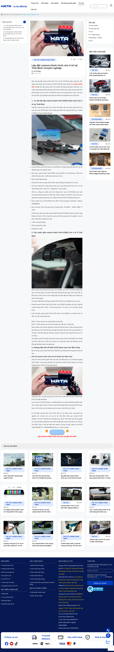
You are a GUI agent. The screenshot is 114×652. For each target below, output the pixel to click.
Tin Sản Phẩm (14, 14)
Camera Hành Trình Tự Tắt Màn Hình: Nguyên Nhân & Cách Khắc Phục (70, 507)
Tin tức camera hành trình (30, 14)
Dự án (91, 40)
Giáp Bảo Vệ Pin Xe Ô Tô (10, 586)
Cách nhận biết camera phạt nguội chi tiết (13, 477)
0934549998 (63, 625)
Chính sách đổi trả (36, 575)
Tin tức (81, 3)
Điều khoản (101, 577)
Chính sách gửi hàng (37, 572)
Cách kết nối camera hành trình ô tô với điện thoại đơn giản (41, 477)
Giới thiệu (44, 3)
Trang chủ (35, 3)
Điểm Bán (5, 594)
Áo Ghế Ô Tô (6, 579)
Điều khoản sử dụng (37, 565)
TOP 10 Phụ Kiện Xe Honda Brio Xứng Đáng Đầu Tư (98, 74)
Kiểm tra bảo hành (36, 596)
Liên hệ (33, 9)
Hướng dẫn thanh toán (37, 592)
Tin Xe (91, 31)
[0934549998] (108, 630)
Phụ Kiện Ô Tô (6, 575)
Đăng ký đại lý (6, 600)
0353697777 (74, 619)
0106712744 (70, 617)
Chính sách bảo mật (94, 579)
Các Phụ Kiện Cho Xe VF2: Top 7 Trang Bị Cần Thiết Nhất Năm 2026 (99, 148)
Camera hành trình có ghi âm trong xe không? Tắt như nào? (71, 544)
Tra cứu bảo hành (7, 597)
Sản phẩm (55, 3)
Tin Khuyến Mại (94, 28)
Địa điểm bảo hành (8, 604)
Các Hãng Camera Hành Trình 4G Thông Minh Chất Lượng (14, 511)
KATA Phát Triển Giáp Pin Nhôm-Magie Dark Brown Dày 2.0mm (99, 173)
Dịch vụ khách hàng (38, 588)
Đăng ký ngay (100, 583)
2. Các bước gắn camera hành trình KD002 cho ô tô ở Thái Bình (12, 34)
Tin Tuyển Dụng (94, 34)
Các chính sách (36, 561)
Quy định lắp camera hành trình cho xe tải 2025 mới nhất (71, 477)
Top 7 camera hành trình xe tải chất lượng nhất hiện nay (99, 511)
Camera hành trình (8, 569)
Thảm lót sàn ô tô (7, 565)
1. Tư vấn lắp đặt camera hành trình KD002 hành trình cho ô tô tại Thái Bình (13, 27)
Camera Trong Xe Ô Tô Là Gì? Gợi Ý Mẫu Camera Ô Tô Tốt (14, 544)
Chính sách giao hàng (37, 579)
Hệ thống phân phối (68, 3)
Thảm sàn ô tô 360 (8, 582)
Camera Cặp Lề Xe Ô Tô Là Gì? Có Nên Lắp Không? (99, 540)
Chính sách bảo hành (37, 569)
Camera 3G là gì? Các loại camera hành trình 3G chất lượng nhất (41, 511)
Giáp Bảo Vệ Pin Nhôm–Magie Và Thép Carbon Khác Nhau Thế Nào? (99, 124)
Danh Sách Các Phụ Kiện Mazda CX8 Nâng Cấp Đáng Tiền (98, 99)
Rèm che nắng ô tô (8, 572)
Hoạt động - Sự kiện (95, 37)
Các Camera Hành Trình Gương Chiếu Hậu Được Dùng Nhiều (42, 544)
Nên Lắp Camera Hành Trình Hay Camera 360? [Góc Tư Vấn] (99, 477)
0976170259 (74, 628)
